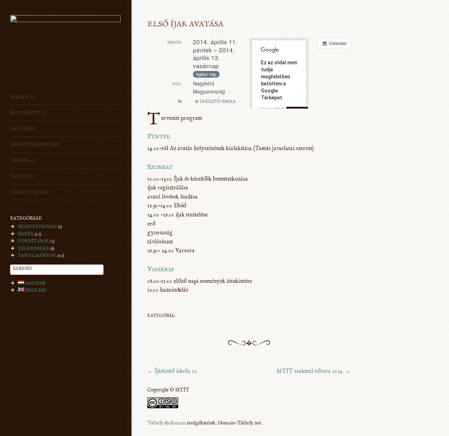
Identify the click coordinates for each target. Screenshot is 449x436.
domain (178, 423)
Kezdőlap (23, 97)
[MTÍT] (65, 20)
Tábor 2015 (23, 160)
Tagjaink (22, 176)
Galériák (22, 128)
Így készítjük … (29, 113)
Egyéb (25, 234)
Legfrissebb (33, 248)
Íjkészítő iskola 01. (172, 371)
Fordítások (33, 241)
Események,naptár (34, 144)
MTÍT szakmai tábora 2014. (314, 371)
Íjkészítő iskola (217, 101)
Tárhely (155, 423)
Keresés (22, 268)
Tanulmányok (37, 255)
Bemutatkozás (29, 192)
